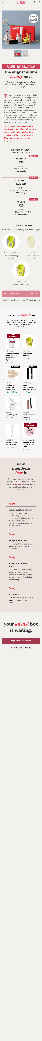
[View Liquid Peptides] (12, 403)
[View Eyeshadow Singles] (29, 342)
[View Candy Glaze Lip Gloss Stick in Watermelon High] (12, 342)
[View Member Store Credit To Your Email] (29, 431)
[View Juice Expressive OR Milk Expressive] (29, 373)
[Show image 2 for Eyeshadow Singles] (29, 347)
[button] (21, 165)
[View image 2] (24, 53)
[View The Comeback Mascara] (29, 403)
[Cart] (39, 2)
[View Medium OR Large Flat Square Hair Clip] (12, 373)
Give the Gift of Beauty (21, 648)
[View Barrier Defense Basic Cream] (12, 431)
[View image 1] (17, 53)
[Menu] (2, 3)
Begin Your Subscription (21, 641)
